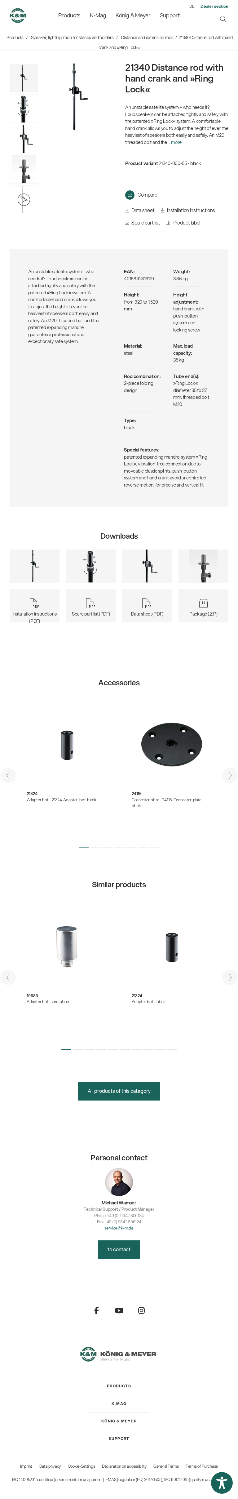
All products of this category (119, 1090)
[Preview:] (24, 169)
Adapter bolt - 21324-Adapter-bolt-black (61, 800)
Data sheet (142, 210)
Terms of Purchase (202, 1466)
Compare (147, 194)
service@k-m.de (119, 1228)
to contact (119, 1249)
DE (191, 6)
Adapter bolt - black (149, 1001)
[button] (84, 847)
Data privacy (50, 1466)
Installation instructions (190, 210)
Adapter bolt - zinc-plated (48, 1001)
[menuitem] (69, 15)
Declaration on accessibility (124, 1466)
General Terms (165, 1466)
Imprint (26, 1466)
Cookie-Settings (81, 1466)
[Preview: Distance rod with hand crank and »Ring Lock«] (24, 108)
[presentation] (8, 775)
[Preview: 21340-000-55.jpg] (24, 78)
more (176, 142)
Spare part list (145, 222)
